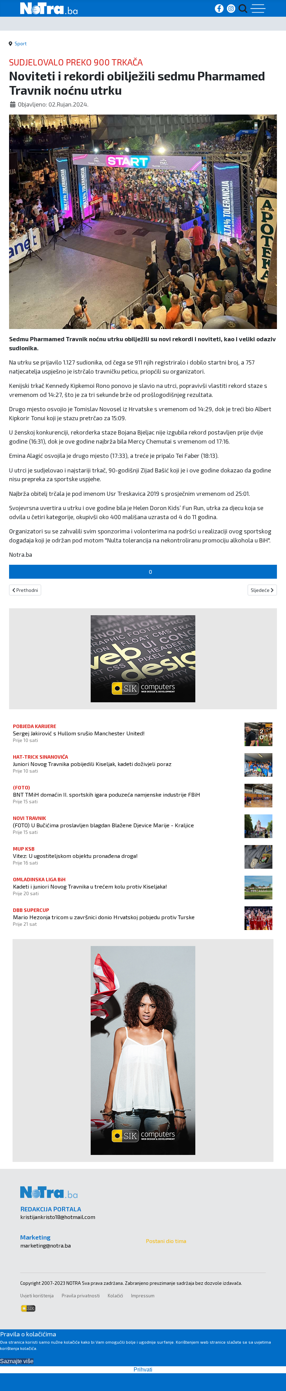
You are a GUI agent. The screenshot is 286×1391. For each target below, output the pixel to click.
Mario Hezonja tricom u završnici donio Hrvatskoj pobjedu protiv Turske (104, 917)
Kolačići (115, 1295)
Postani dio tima (166, 1240)
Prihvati (143, 1370)
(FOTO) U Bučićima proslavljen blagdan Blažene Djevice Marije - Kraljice (103, 825)
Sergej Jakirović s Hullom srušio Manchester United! (79, 733)
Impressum (143, 1295)
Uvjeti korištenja (37, 1295)
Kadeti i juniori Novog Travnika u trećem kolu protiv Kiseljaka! (90, 886)
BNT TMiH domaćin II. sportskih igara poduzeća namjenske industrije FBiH (106, 794)
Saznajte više (16, 1361)
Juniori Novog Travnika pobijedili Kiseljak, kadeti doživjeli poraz (92, 763)
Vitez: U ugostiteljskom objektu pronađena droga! (75, 855)
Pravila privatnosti (81, 1295)
